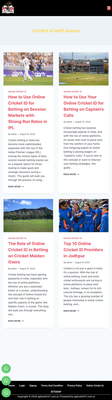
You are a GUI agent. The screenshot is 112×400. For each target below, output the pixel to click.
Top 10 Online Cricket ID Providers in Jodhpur (83, 249)
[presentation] (28, 69)
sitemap (56, 391)
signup (33, 385)
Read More (16, 186)
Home (11, 385)
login (22, 385)
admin (14, 134)
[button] (109, 8)
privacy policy (74, 385)
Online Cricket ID (17, 91)
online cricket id (95, 385)
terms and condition (52, 385)
